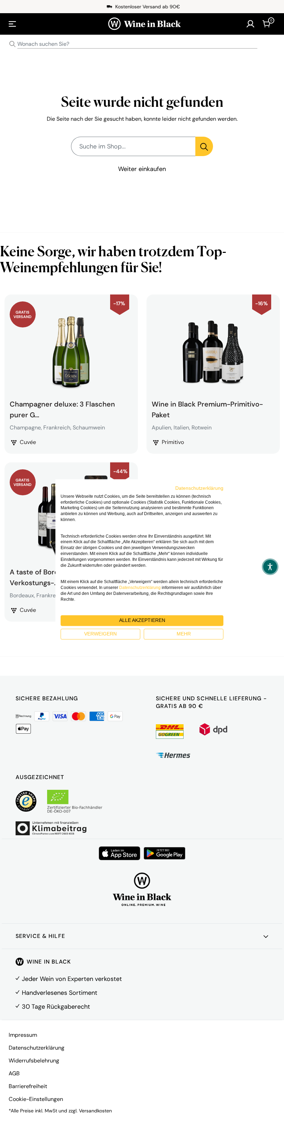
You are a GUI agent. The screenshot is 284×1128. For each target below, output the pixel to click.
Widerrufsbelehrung (34, 1060)
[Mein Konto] (250, 24)
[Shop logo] (144, 24)
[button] (270, 566)
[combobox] (142, 44)
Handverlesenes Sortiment (59, 993)
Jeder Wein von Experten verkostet (72, 979)
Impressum (23, 1035)
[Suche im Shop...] (204, 146)
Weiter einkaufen (142, 169)
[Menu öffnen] (12, 24)
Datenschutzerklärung (36, 1047)
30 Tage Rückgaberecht (56, 1006)
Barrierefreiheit (28, 1086)
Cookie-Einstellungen (36, 1099)
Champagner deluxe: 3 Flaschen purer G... (62, 409)
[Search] (12, 44)
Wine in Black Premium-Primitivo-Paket (207, 409)
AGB (14, 1073)
